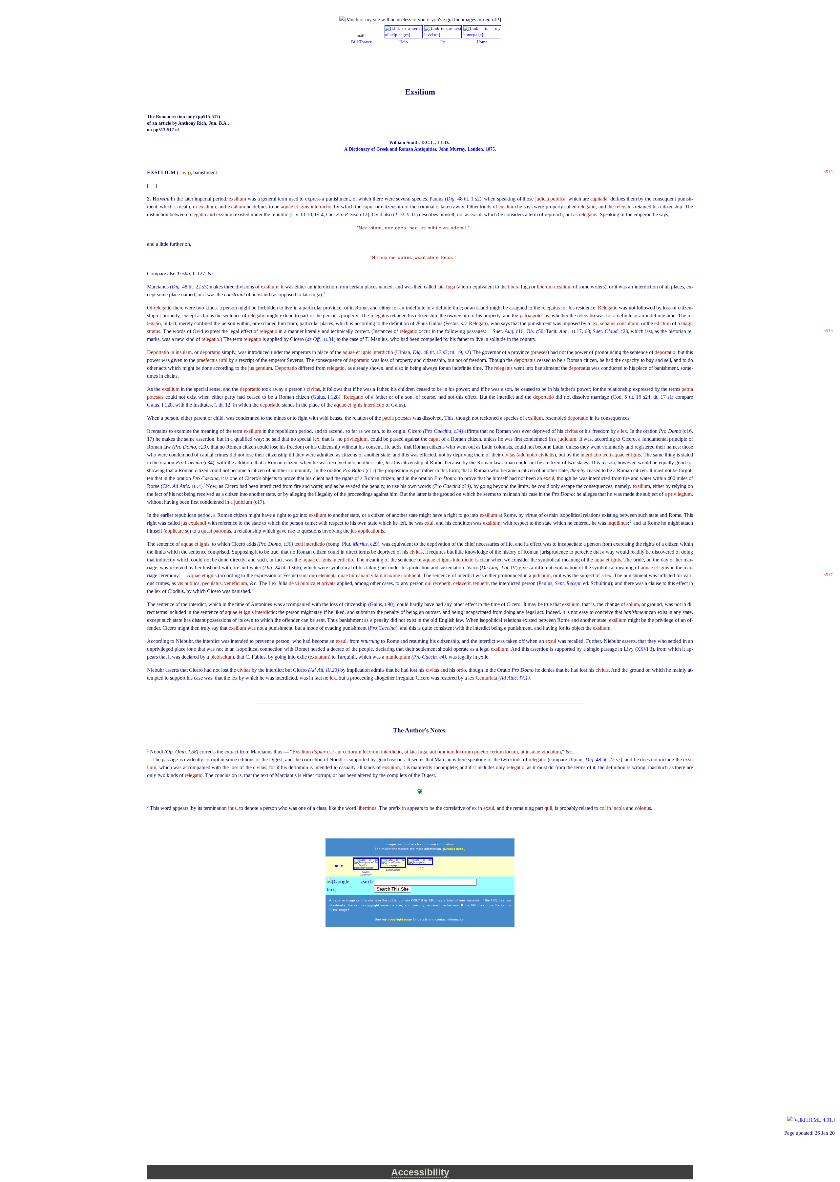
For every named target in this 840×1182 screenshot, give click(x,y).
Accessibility (420, 1172)
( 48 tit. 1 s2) (463, 198)
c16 (514, 331)
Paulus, (560, 583)
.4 (319, 214)
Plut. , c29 (360, 544)
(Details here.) (454, 849)
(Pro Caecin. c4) (428, 657)
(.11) (406, 214)
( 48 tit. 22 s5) (190, 286)
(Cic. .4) (181, 486)
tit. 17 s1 (662, 397)
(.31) (321, 339)
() (382, 628)
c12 (352, 214)
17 (579, 331)
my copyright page (397, 919)
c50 (534, 331)
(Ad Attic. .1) (514, 678)
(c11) (371, 470)
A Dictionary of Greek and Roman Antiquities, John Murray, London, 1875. (420, 149)
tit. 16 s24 (639, 397)
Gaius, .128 (160, 405)
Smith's (366, 873)
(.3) (644, 649)
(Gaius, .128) (326, 397)
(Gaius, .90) (381, 604)
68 (587, 331)
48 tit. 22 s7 (602, 759)
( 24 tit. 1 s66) (281, 567)
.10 (306, 214)
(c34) (208, 462)
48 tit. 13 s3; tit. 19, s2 (441, 352)
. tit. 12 (222, 405)
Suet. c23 (610, 331)
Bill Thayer (361, 42)
